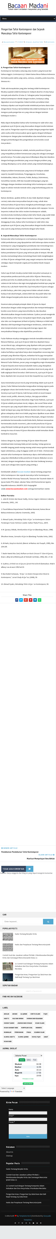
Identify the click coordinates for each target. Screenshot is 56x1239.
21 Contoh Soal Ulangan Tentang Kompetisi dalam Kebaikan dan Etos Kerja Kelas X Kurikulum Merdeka (34, 966)
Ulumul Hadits (9, 1037)
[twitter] (15, 1223)
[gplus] (22, 1223)
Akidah (14, 1014)
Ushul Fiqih (36, 1037)
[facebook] (19, 1223)
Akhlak (6, 1014)
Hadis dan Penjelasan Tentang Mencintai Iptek (32, 944)
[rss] (30, 1223)
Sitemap (9, 1156)
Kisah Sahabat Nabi (11, 1028)
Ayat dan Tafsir (38, 42)
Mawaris (39, 1028)
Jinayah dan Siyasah (24, 1023)
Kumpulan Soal (26, 1028)
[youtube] (37, 1223)
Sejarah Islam (39, 1032)
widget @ (28, 991)
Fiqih (45, 1014)
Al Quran (29, 42)
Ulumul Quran (23, 1037)
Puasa (29, 1032)
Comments (50, 42)
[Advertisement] (28, 725)
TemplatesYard (25, 1216)
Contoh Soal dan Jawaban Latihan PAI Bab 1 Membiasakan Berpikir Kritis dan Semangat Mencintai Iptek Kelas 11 (28, 956)
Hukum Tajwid (9, 1023)
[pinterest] (40, 1223)
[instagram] (26, 1223)
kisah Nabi (8, 1041)
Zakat (46, 1037)
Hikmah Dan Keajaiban (35, 1018)
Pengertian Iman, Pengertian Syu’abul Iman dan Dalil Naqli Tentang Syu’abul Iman (33, 975)
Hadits (6, 1018)
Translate (18, 1091)
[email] (33, 1223)
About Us (9, 1152)
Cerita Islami (35, 1014)
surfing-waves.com (36, 991)
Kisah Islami (39, 1023)
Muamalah (7, 1032)
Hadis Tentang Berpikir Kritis (26, 934)
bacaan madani (23, 472)
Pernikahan (19, 1032)
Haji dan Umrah (17, 1018)
